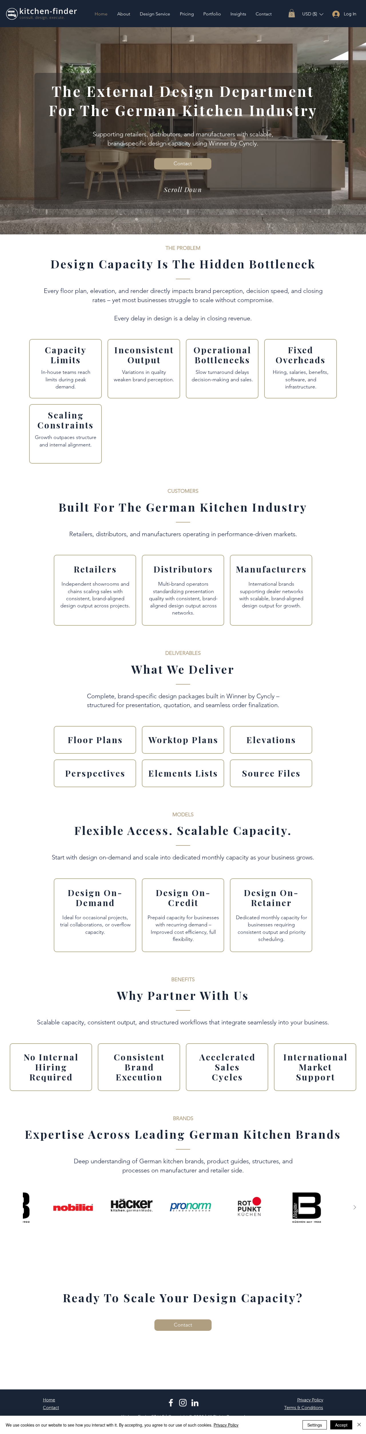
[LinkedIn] (195, 1403)
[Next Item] (354, 1207)
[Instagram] (183, 1403)
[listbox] (313, 14)
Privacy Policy (226, 1425)
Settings (314, 1425)
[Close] (359, 1424)
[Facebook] (171, 1403)
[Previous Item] (11, 1207)
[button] (291, 13)
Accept (341, 1425)
